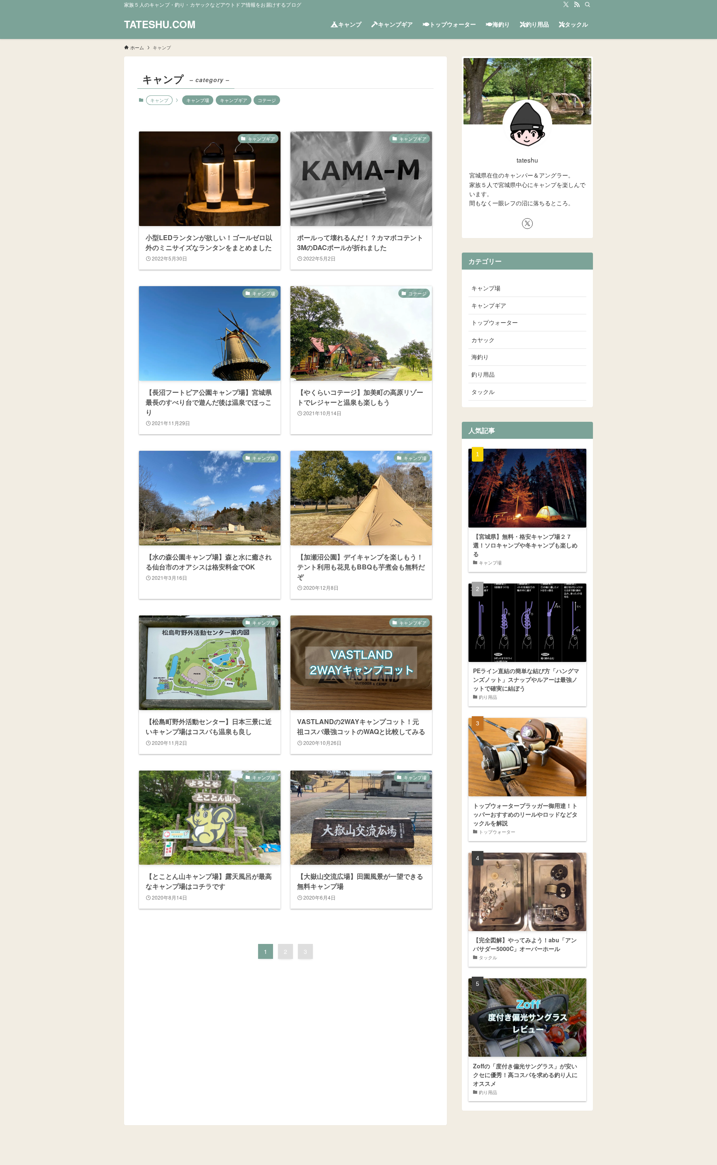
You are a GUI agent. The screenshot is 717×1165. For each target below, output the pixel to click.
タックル (483, 391)
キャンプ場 (197, 100)
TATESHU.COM (159, 24)
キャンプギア (233, 100)
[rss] (576, 4)
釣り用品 (483, 374)
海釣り (480, 357)
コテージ (267, 100)
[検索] (587, 4)
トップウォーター (494, 322)
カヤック (483, 340)
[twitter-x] (566, 4)
